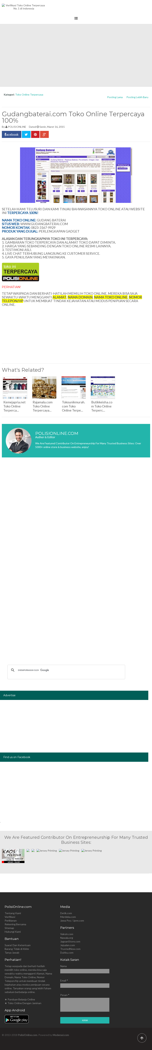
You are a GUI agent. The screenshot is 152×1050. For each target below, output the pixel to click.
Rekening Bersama (15, 924)
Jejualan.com (67, 945)
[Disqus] (76, 515)
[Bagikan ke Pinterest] (35, 134)
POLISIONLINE (17, 126)
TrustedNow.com (70, 948)
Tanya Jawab (12, 952)
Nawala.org (66, 937)
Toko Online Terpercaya (29, 94)
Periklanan (11, 920)
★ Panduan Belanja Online (20, 999)
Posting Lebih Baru (137, 97)
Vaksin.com (66, 934)
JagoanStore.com (70, 941)
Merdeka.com (68, 916)
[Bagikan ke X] (26, 134)
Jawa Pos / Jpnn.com (72, 920)
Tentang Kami (13, 913)
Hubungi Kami (13, 931)
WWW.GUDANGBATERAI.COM (44, 224)
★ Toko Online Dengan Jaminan (23, 1003)
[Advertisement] (76, 55)
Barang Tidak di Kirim (17, 948)
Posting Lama (115, 97)
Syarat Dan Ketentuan (18, 945)
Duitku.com (66, 952)
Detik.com (66, 913)
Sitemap (9, 927)
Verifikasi (10, 916)
